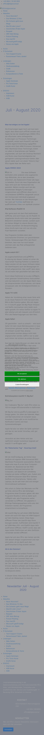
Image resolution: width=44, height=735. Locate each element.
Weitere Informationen (17, 388)
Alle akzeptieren (22, 373)
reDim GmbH (29, 390)
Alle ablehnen (22, 379)
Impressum (31, 388)
